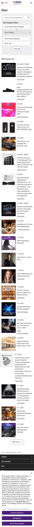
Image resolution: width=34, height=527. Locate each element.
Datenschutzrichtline (13, 509)
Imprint (4, 509)
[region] (17, 499)
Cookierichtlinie (24, 509)
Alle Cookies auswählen (17, 523)
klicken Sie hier (21, 502)
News (3, 466)
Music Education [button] (6, 461)
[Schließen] (32, 473)
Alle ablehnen (17, 518)
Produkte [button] (4, 457)
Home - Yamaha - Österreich (9, 452)
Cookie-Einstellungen (17, 513)
